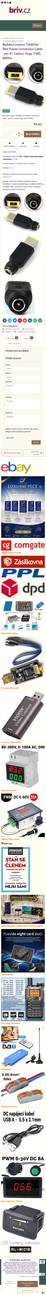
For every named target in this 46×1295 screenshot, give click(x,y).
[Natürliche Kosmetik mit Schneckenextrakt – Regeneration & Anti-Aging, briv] (16, 473)
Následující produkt (35, 452)
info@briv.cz (7, 177)
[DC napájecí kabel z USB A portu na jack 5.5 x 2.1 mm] (23, 1152)
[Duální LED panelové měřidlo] (23, 788)
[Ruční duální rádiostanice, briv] (23, 1020)
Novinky (8, 331)
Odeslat (36, 442)
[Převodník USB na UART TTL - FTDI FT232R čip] (23, 685)
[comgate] (23, 550)
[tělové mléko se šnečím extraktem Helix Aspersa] (23, 537)
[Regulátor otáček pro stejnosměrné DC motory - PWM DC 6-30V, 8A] (23, 1198)
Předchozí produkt (13, 453)
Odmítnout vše (27, 1290)
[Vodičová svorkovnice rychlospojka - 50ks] (23, 1104)
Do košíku (33, 134)
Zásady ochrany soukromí (29, 1276)
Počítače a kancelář (12, 329)
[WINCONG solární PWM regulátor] (23, 630)
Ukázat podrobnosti (9, 1282)
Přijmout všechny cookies (27, 1284)
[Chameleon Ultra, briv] (23, 972)
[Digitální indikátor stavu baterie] (23, 1253)
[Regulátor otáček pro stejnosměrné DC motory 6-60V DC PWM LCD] (23, 836)
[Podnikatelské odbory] (15, 891)
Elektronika (29, 329)
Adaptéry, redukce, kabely (26, 331)
